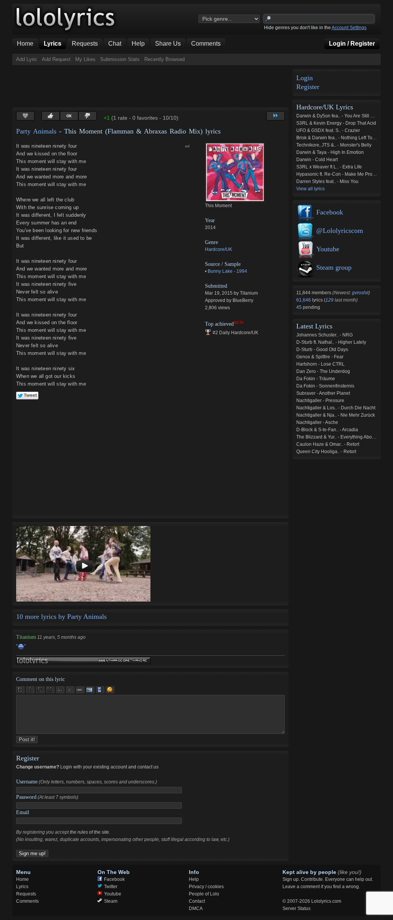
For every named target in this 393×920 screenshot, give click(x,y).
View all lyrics (310, 188)
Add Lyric (26, 59)
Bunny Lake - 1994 (227, 271)
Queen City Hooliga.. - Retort (326, 451)
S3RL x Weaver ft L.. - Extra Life (329, 167)
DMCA (196, 908)
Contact (197, 901)
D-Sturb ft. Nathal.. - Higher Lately (331, 342)
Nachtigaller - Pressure (320, 400)
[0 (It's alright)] (69, 115)
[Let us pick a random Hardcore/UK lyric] (275, 115)
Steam (110, 901)
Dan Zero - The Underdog (323, 371)
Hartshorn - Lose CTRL (320, 364)
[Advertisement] (152, 86)
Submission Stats (120, 59)
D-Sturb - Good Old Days (322, 349)
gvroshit (360, 292)
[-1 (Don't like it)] (87, 115)
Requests (26, 894)
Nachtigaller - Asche (317, 422)
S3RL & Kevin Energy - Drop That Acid (336, 123)
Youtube (327, 249)
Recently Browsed (164, 59)
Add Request (56, 59)
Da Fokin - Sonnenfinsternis (325, 386)
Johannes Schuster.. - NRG (324, 335)
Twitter (110, 886)
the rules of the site (89, 832)
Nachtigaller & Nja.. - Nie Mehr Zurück (335, 415)
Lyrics (22, 886)
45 (299, 307)
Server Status (296, 908)
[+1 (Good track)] (50, 115)
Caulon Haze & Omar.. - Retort (327, 444)
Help (194, 879)
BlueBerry (243, 300)
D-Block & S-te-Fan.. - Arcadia (327, 429)
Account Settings (349, 27)
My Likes (85, 59)
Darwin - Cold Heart (317, 159)
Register (307, 87)
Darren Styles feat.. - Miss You (327, 181)
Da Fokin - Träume (315, 378)
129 (329, 300)
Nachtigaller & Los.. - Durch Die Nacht (335, 408)
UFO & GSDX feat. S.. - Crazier (328, 130)
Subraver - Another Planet (323, 393)
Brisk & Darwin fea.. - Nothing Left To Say (338, 137)
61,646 (304, 300)
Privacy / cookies (206, 886)
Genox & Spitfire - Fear (319, 356)
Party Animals (36, 131)
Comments (27, 901)
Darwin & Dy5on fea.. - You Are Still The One (342, 116)
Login (304, 78)
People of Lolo (204, 894)
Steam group (334, 267)
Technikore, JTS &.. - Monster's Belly (334, 145)
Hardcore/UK (218, 249)
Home (22, 879)
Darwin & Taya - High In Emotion (330, 152)
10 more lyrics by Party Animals (61, 616)
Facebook (329, 212)
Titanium (249, 293)
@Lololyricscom (339, 230)
